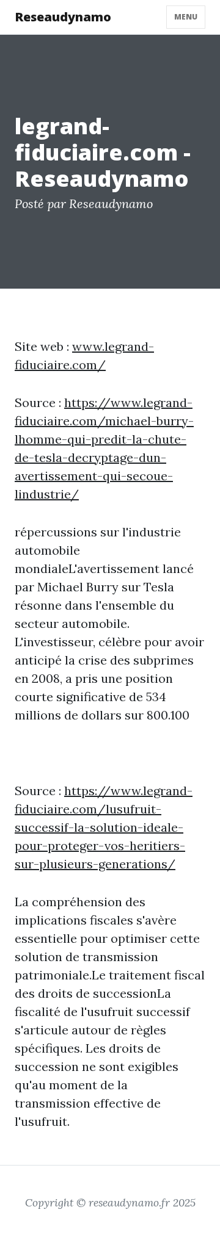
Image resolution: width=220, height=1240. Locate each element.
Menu (185, 17)
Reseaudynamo (63, 17)
